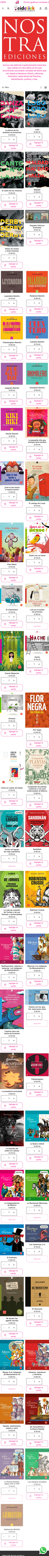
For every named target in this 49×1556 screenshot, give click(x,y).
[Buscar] (8, 8)
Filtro (7, 87)
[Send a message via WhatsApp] (43, 1550)
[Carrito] (46, 8)
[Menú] (3, 8)
